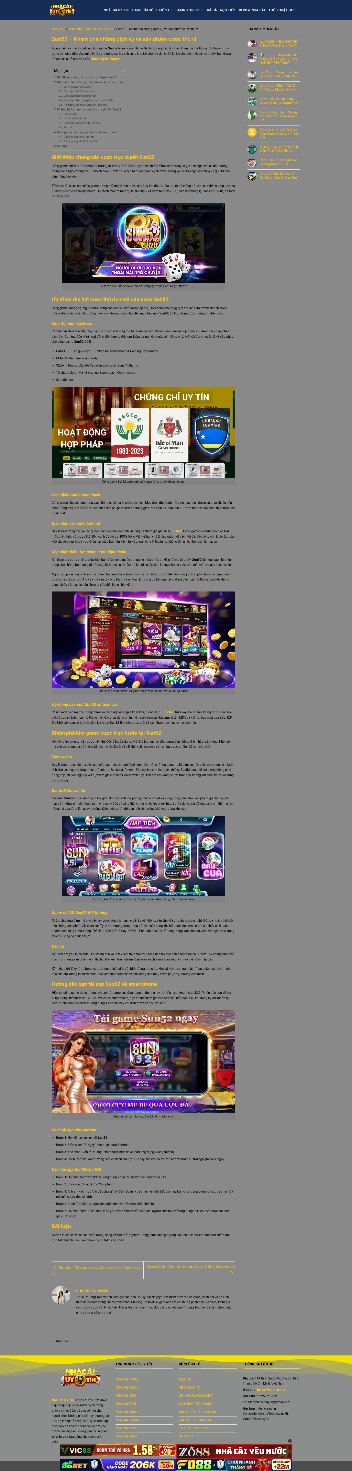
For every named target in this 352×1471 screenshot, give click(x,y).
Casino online (187, 10)
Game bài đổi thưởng (150, 10)
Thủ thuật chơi (282, 10)
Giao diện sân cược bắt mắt (80, 95)
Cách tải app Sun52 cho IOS (80, 141)
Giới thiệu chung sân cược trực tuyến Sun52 (87, 77)
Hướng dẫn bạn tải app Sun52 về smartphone (88, 132)
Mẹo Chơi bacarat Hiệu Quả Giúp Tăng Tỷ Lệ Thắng (279, 149)
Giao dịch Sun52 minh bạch (80, 91)
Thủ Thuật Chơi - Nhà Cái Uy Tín (91, 29)
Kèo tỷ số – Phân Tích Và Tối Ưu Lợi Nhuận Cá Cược (279, 87)
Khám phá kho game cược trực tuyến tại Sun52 (89, 109)
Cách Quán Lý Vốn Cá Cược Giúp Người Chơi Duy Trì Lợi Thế (279, 133)
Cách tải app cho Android (79, 136)
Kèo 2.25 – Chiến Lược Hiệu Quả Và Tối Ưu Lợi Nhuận (279, 74)
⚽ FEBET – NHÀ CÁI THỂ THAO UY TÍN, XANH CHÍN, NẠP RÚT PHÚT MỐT (279, 59)
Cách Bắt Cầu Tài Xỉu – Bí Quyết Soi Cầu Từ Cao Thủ (278, 175)
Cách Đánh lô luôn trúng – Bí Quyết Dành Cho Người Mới (279, 101)
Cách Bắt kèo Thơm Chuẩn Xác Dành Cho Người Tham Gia (278, 116)
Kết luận (63, 146)
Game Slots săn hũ (75, 118)
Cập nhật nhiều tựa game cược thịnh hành (88, 100)
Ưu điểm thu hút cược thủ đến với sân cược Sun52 (91, 82)
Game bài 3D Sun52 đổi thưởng (82, 122)
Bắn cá (68, 127)
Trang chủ (58, 29)
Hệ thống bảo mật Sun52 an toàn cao (86, 104)
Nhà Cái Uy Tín (116, 10)
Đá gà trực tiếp (221, 10)
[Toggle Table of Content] (121, 71)
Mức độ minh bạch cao (78, 86)
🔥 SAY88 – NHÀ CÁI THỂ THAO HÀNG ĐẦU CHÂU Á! (279, 43)
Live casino (70, 114)
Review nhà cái (252, 10)
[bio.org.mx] (72, 10)
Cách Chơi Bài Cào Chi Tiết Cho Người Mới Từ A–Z (278, 162)
